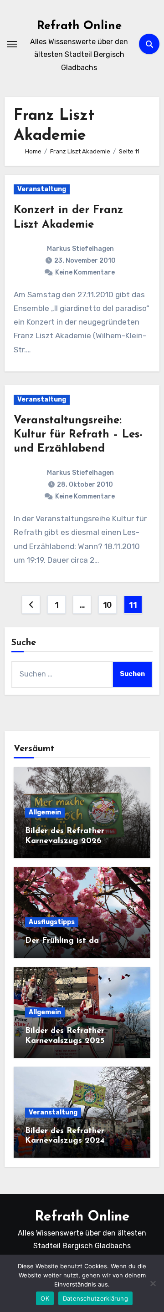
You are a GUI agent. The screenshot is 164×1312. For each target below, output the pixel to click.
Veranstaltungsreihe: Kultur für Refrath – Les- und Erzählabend (78, 434)
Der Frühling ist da (62, 941)
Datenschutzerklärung (95, 1298)
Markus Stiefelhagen (80, 249)
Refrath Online (79, 26)
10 (107, 605)
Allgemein (45, 812)
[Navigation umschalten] (12, 44)
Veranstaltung (41, 189)
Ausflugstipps (52, 922)
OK (45, 1298)
